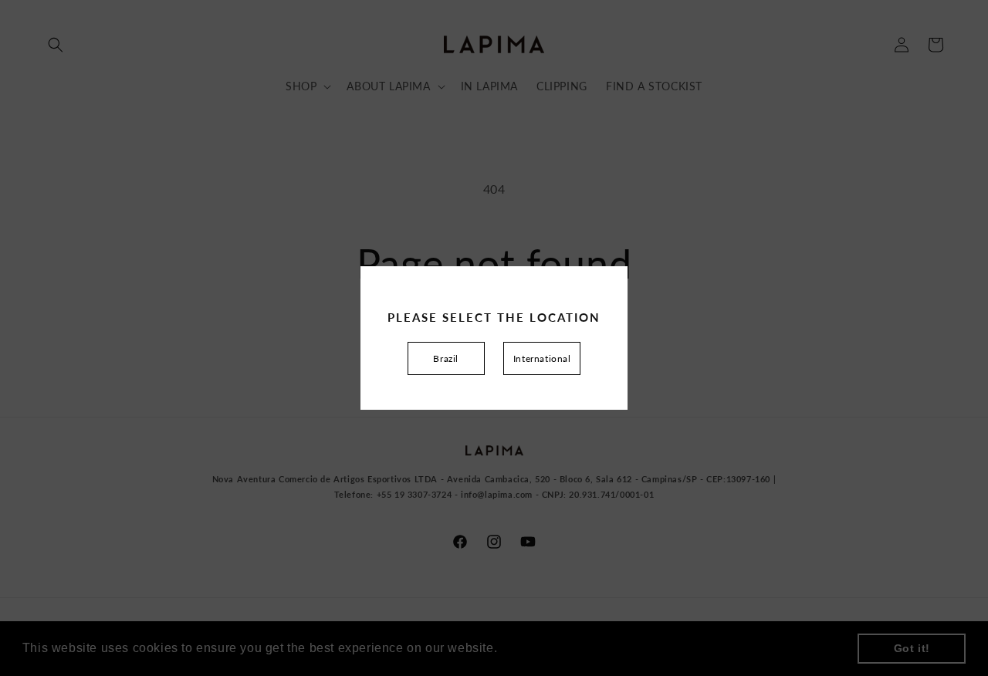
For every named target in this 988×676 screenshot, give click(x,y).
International (542, 358)
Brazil (445, 358)
